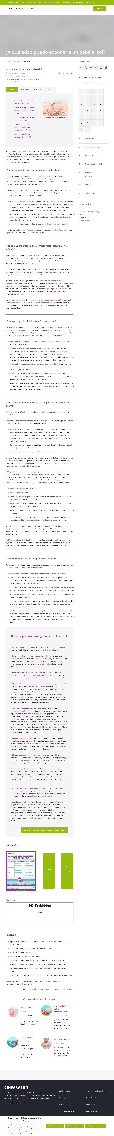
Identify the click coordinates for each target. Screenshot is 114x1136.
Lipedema (82, 217)
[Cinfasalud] (16, 1089)
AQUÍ (30, 1134)
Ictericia (88, 172)
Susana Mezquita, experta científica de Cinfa (25, 79)
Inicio (8, 61)
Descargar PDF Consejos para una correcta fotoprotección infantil (44, 830)
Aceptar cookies (55, 1126)
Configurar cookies (95, 1126)
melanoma (21, 275)
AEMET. (14, 622)
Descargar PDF (48, 870)
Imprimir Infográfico (67, 870)
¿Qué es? (11, 89)
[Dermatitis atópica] (46, 1048)
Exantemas (89, 155)
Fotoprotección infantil (93, 164)
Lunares (82, 209)
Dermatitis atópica (92, 147)
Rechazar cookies (74, 1126)
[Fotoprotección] (12, 1047)
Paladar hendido (85, 220)
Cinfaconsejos (24, 89)
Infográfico (37, 89)
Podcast (50, 89)
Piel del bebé (90, 193)
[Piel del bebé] (12, 1017)
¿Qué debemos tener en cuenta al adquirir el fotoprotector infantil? (23, 127)
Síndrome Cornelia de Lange (89, 212)
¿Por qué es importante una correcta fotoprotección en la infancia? (25, 110)
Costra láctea (90, 139)
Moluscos (88, 185)
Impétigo (88, 176)
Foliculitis (82, 214)
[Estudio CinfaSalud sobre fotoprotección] (46, 1015)
